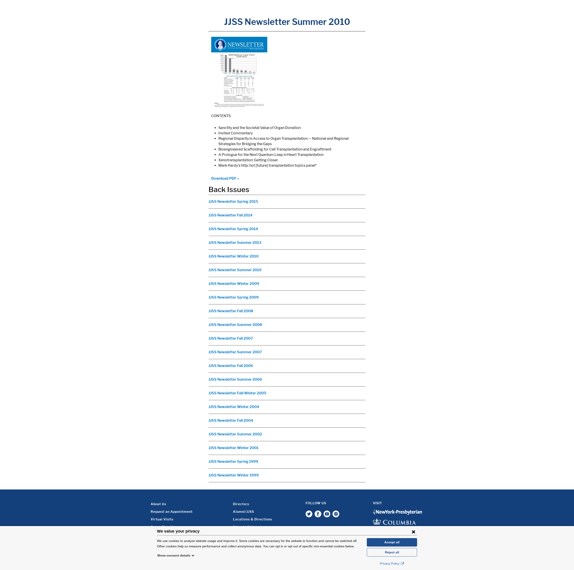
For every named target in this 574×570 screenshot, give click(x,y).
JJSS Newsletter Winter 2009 (234, 284)
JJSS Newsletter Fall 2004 (231, 420)
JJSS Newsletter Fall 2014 (230, 215)
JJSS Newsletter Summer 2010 (235, 270)
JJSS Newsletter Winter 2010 (234, 256)
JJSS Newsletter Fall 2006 (231, 366)
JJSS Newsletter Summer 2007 (235, 352)
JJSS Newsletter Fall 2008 (231, 311)
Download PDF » (225, 178)
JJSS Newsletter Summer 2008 (235, 325)
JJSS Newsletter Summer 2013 (235, 242)
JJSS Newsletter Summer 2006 (235, 379)
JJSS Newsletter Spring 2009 (234, 297)
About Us (158, 504)
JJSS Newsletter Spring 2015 (233, 201)
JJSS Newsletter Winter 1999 (234, 475)
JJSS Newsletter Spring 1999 (233, 461)
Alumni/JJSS (243, 511)
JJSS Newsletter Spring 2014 (233, 229)
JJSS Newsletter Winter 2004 (234, 407)
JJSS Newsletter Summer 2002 (235, 434)
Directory (241, 504)
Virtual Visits (162, 519)
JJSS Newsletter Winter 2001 (234, 448)
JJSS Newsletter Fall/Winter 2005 (237, 393)
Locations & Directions (252, 519)
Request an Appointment (172, 511)
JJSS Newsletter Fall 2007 (231, 338)
